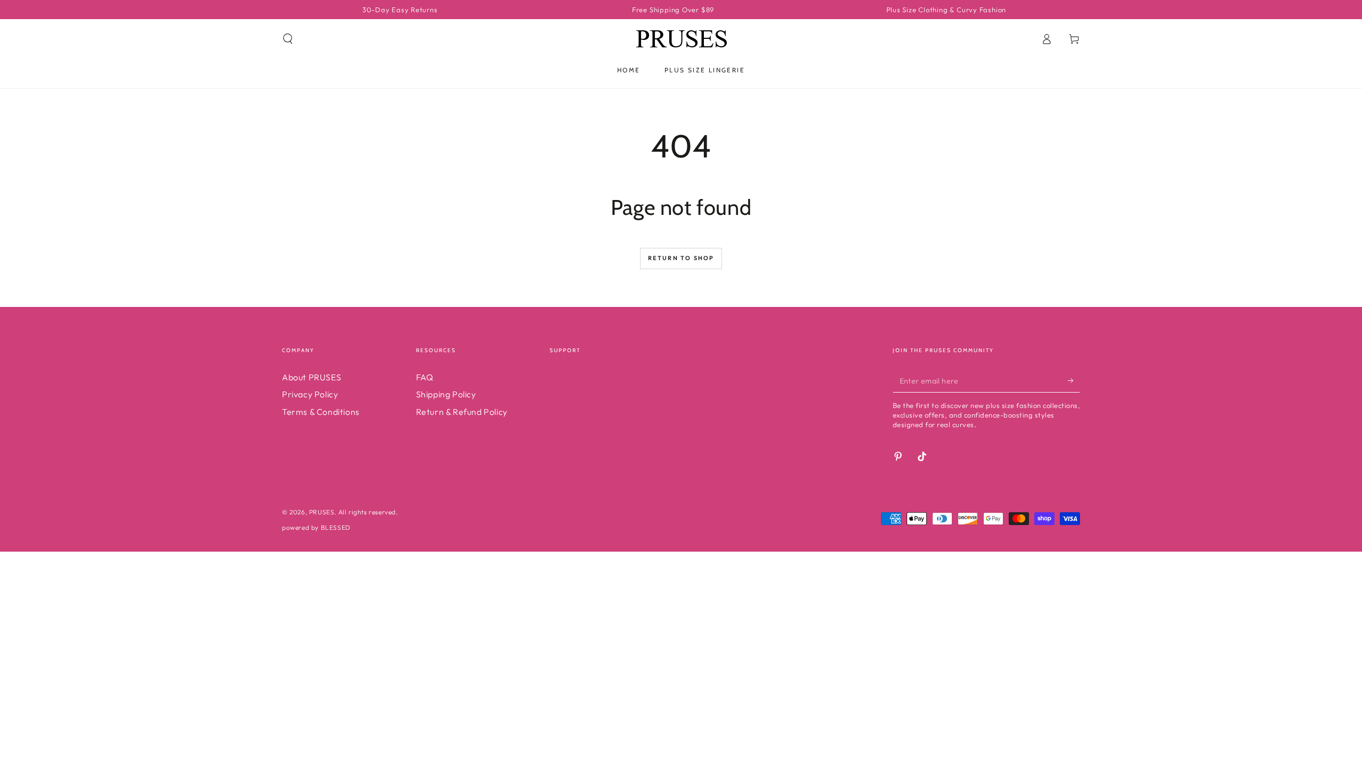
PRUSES (322, 512)
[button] (288, 39)
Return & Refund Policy (462, 411)
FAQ (425, 377)
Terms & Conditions (321, 411)
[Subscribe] (1074, 380)
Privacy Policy (310, 394)
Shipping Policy (446, 394)
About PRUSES (311, 377)
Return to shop (681, 258)
